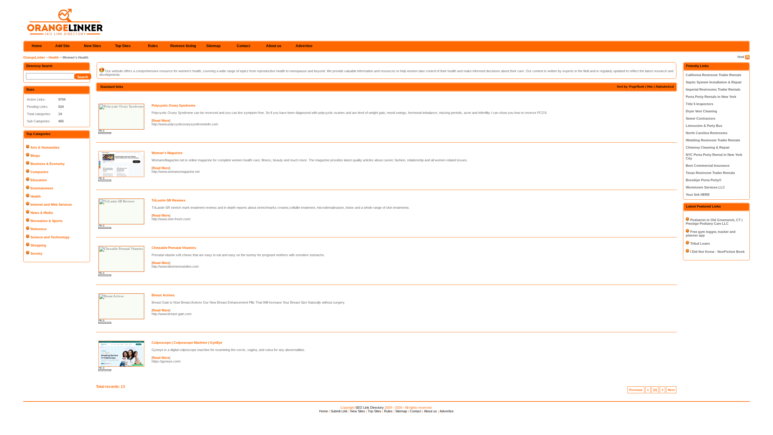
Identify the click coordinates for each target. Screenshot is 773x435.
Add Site (62, 46)
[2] (655, 390)
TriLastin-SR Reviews (168, 200)
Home (37, 46)
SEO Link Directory (369, 407)
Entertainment (41, 188)
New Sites (92, 46)
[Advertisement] (166, 97)
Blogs (35, 155)
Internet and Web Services (51, 204)
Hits (650, 86)
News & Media (41, 212)
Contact (243, 46)
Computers (39, 172)
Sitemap (213, 46)
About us (273, 46)
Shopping (38, 245)
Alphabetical (665, 86)
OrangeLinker (34, 57)
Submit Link (339, 411)
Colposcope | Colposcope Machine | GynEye (187, 342)
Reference (38, 229)
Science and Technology (49, 237)
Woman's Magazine (167, 153)
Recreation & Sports (46, 221)
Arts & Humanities (44, 147)
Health (54, 57)
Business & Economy (47, 164)
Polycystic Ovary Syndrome (173, 105)
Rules (153, 46)
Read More (160, 120)
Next (671, 390)
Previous (636, 390)
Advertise (304, 46)
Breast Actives (163, 295)
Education (38, 180)
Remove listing (183, 46)
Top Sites (123, 46)
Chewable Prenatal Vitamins (174, 248)
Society (36, 253)
